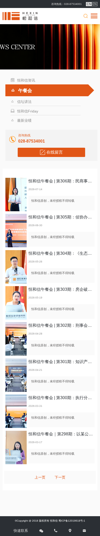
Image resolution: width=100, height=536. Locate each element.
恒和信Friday (27, 111)
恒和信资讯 (26, 80)
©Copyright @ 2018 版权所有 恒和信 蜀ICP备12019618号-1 (50, 520)
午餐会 (25, 90)
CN (89, 4)
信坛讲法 (24, 102)
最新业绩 (24, 120)
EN (94, 4)
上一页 (40, 477)
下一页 (60, 477)
